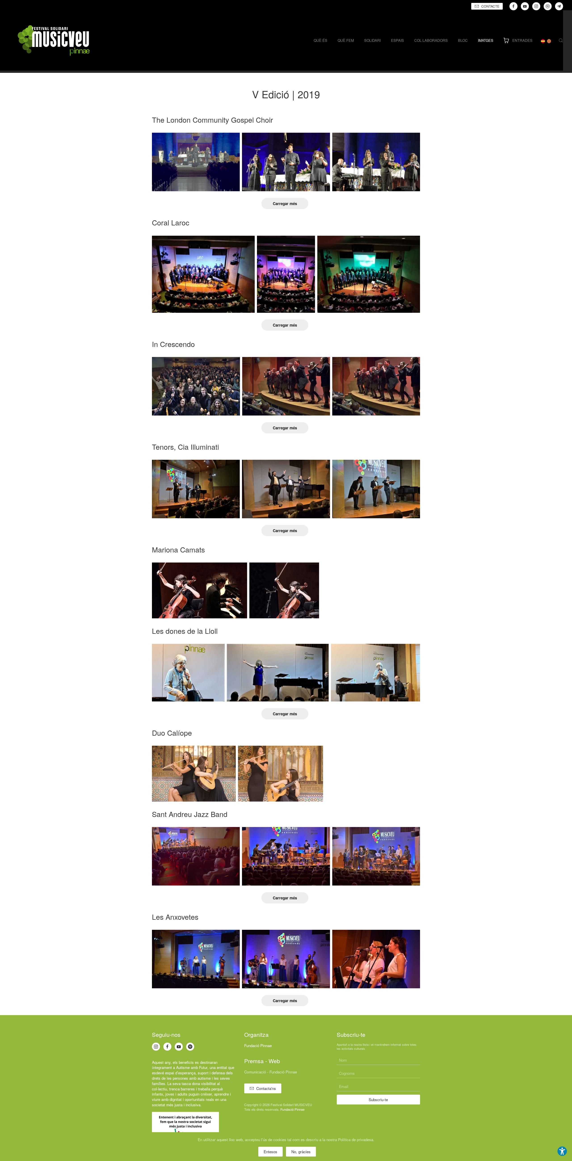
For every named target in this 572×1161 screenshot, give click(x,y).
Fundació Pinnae (258, 1045)
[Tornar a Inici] (53, 40)
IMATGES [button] (485, 40)
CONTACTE (490, 6)
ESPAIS (397, 40)
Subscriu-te (378, 1099)
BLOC (463, 40)
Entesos (270, 1151)
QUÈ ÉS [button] (320, 40)
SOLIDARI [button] (372, 40)
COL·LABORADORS (431, 40)
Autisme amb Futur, (192, 1067)
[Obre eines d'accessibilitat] (562, 1151)
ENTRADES (522, 40)
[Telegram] (559, 6)
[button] (561, 40)
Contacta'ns (266, 1088)
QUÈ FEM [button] (346, 40)
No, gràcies (301, 1151)
